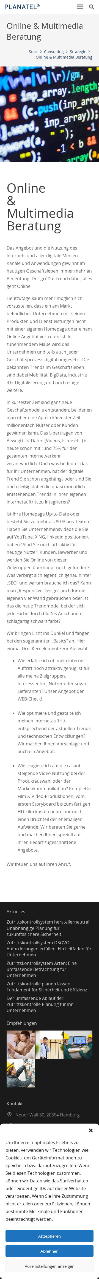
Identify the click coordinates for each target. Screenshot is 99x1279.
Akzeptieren (49, 1236)
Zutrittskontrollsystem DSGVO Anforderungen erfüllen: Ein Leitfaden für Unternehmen (49, 949)
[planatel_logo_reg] (22, 7)
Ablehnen (49, 1251)
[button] (91, 1130)
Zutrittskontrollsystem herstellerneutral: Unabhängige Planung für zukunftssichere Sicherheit (48, 928)
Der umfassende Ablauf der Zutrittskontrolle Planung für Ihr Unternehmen (40, 1004)
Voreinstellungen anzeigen (50, 1266)
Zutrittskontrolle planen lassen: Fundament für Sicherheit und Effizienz (47, 987)
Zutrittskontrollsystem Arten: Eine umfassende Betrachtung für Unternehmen (42, 969)
